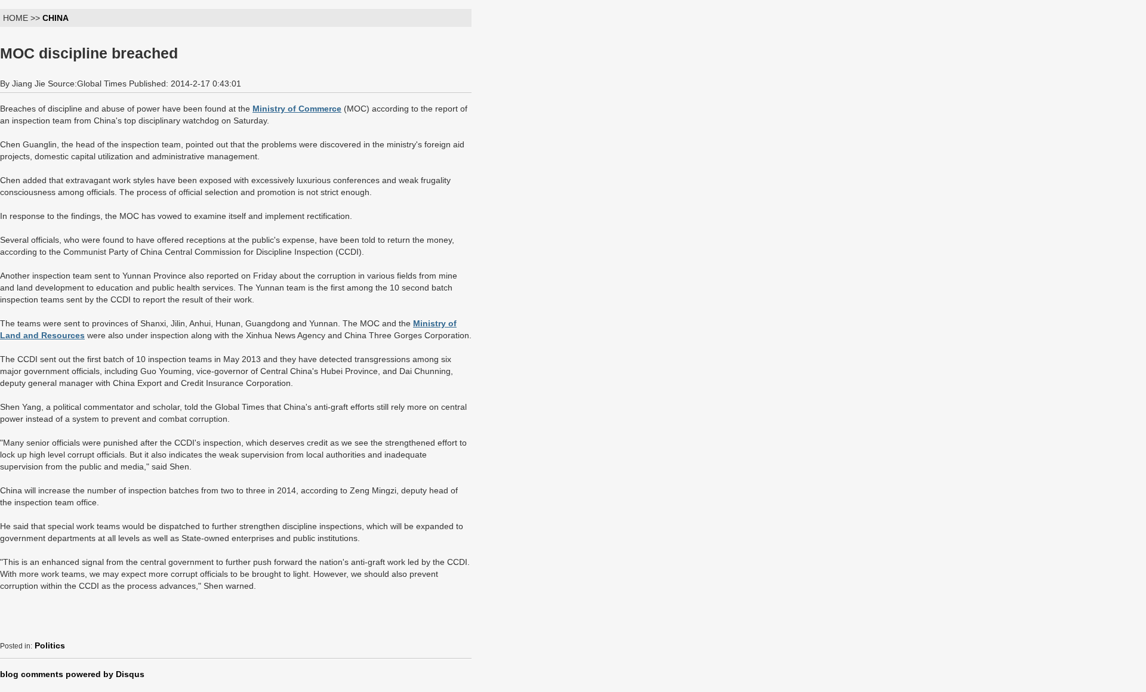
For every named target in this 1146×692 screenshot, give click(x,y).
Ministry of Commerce (296, 108)
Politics (50, 645)
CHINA (55, 18)
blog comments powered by (72, 674)
